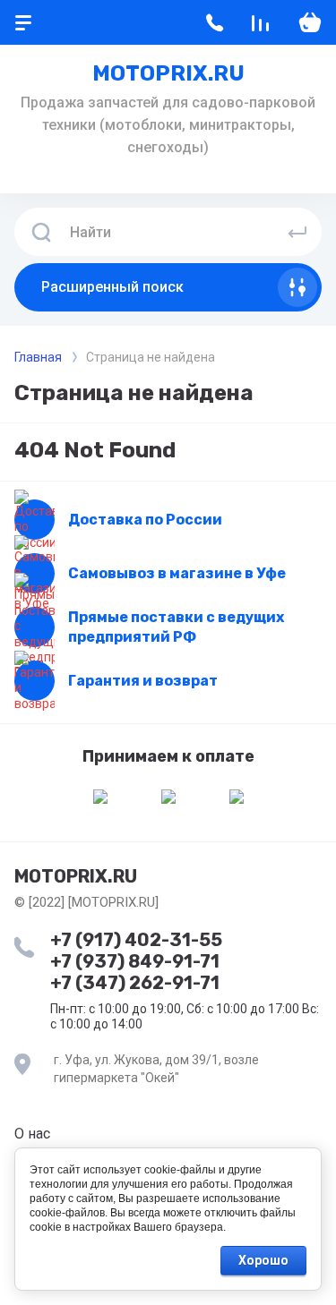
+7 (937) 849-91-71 (135, 961)
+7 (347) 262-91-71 (135, 983)
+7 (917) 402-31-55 (136, 940)
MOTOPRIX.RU (168, 73)
